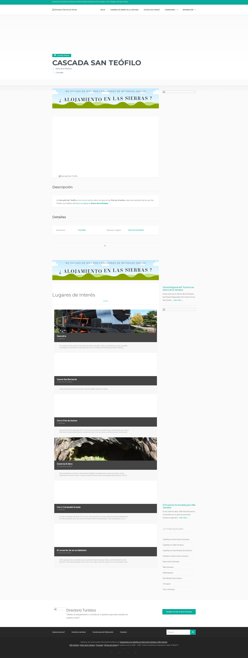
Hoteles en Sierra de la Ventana (175, 556)
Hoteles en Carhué (152, 10)
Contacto (123, 632)
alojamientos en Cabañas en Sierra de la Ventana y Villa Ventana (143, 642)
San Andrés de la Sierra (172, 578)
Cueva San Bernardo (67, 379)
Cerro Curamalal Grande (69, 507)
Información (188, 10)
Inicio (103, 10)
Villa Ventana (168, 567)
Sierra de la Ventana (64, 68)
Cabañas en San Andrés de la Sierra (177, 550)
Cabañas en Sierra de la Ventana (124, 10)
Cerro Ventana (169, 589)
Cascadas (59, 72)
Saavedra (61, 336)
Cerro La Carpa (82, 203)
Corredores (170, 10)
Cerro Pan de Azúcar (67, 420)
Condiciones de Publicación (102, 632)
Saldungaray (168, 573)
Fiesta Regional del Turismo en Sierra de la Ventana (178, 288)
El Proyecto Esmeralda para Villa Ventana (179, 506)
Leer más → (178, 300)
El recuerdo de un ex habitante (72, 550)
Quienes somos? (58, 632)
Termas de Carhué (65, 553)
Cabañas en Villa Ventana (173, 545)
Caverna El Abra (64, 464)
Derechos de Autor (79, 632)
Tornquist (167, 584)
